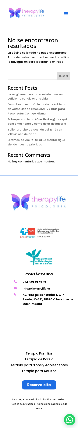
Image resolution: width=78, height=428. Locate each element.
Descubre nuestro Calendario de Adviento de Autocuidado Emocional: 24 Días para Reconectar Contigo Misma (37, 109)
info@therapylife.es (37, 288)
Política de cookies (53, 399)
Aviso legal (18, 399)
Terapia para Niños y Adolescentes (39, 365)
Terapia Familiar (39, 353)
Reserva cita (39, 384)
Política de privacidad (23, 404)
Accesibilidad (33, 399)
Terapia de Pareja (39, 359)
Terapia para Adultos (39, 371)
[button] (69, 419)
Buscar (63, 76)
